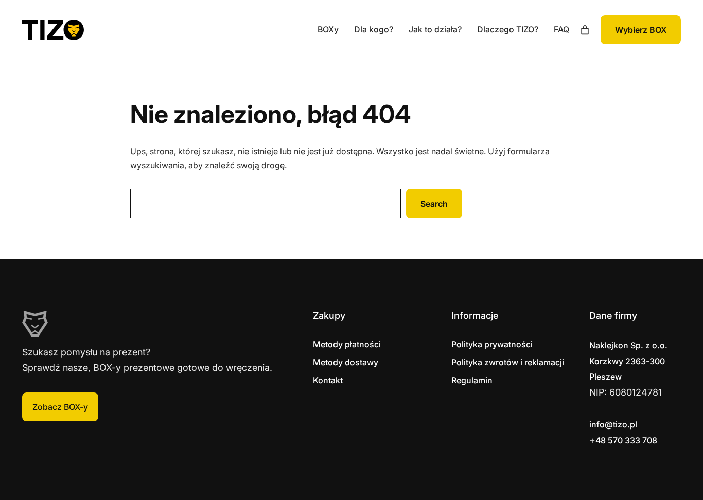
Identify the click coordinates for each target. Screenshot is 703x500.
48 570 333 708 (626, 440)
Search (434, 204)
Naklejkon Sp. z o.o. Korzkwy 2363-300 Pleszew (628, 361)
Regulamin (472, 380)
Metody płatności (347, 344)
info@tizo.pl (613, 424)
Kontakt (328, 380)
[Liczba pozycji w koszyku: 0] (584, 30)
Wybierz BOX (640, 30)
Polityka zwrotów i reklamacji (507, 362)
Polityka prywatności (492, 344)
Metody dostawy (345, 362)
